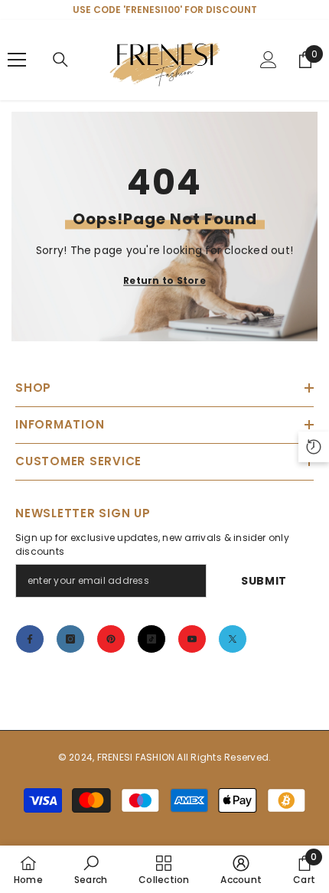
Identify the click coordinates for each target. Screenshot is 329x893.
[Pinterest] (110, 638)
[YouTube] (192, 638)
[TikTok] (151, 638)
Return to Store (164, 279)
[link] (91, 869)
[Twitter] (232, 638)
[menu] (17, 60)
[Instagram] (70, 638)
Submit (264, 580)
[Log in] (268, 59)
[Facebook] (29, 638)
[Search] (60, 60)
